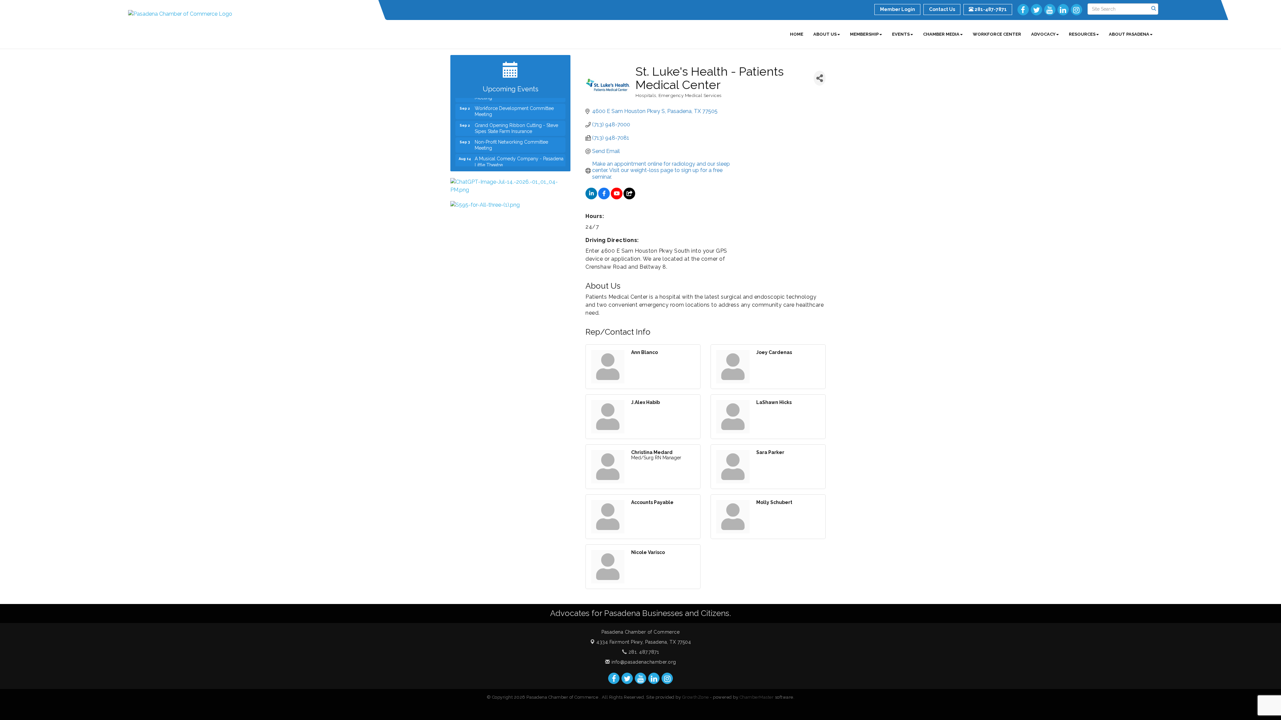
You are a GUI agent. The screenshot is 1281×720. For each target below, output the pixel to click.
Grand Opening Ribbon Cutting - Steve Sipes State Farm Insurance (516, 117)
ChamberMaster (757, 697)
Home (796, 34)
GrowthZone (695, 697)
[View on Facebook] (604, 197)
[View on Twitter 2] (629, 197)
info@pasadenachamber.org (643, 662)
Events (901, 34)
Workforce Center (997, 34)
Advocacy (1043, 34)
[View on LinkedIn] (591, 197)
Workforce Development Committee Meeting (514, 100)
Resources (1082, 34)
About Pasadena (1129, 34)
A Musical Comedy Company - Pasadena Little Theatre (519, 150)
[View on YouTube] (616, 197)
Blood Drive (487, 164)
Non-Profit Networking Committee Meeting (511, 134)
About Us (825, 34)
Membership (864, 34)
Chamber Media (941, 34)
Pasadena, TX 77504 (643, 642)
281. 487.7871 (643, 652)
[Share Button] (820, 78)
